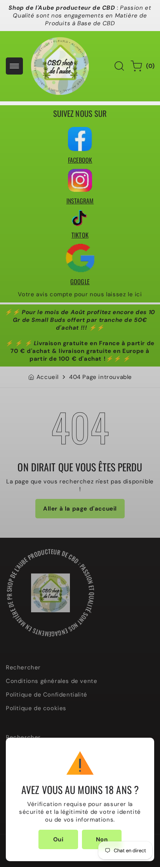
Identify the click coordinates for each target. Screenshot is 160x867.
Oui (58, 839)
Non (102, 839)
